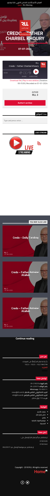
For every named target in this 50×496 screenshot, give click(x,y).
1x (25, 73)
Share (24, 76)
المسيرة (43, 423)
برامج (44, 417)
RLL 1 (6, 252)
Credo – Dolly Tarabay (25, 237)
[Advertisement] (25, 185)
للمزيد (44, 367)
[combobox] (25, 121)
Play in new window (31, 80)
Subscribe (33, 76)
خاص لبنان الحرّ (41, 414)
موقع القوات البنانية (39, 420)
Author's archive (25, 103)
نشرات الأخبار (41, 411)
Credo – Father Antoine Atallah (25, 274)
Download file (15, 80)
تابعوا (20, 5)
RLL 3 (35, 94)
